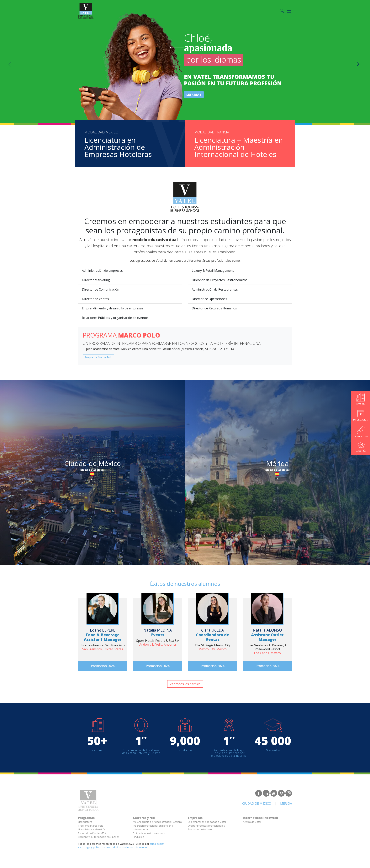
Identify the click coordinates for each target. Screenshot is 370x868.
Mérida (286, 803)
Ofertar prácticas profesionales (206, 825)
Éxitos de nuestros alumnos (149, 833)
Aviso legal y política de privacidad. (98, 847)
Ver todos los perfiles (185, 684)
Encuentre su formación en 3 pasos (98, 837)
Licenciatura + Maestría (91, 829)
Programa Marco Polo (98, 357)
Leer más (193, 94)
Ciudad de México (256, 803)
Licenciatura (85, 822)
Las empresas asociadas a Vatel (207, 822)
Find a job (138, 837)
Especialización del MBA (92, 833)
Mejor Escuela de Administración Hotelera (157, 822)
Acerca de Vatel (252, 822)
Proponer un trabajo (200, 829)
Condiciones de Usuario (134, 847)
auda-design (157, 843)
